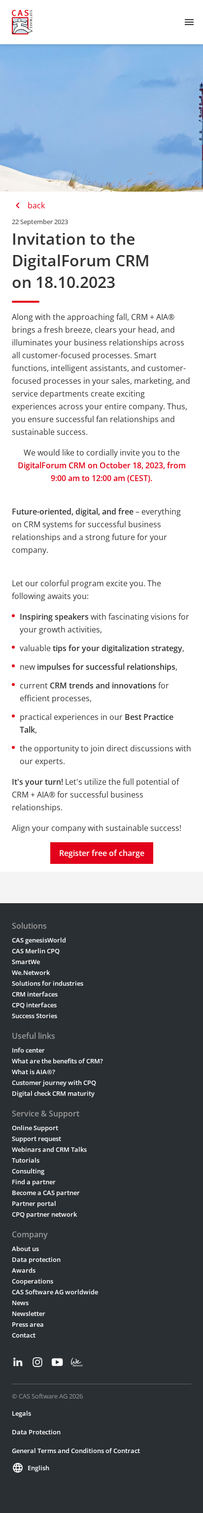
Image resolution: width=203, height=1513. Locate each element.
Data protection (36, 1259)
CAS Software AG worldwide (55, 1291)
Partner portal (34, 1203)
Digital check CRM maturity (53, 1093)
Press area (28, 1324)
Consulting (28, 1171)
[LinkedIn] (18, 1362)
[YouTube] (57, 1362)
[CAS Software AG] (22, 22)
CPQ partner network (44, 1214)
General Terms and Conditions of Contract (76, 1450)
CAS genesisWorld (39, 940)
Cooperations (32, 1281)
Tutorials (25, 1160)
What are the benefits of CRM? (57, 1060)
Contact (23, 1335)
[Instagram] (37, 1362)
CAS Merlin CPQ (36, 950)
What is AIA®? (33, 1071)
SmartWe (26, 961)
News (20, 1302)
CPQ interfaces (34, 1004)
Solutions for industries (47, 983)
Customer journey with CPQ (54, 1082)
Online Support (35, 1127)
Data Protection (36, 1431)
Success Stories (34, 1015)
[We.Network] (77, 1362)
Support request (36, 1138)
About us (25, 1248)
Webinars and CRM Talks (49, 1149)
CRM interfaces (35, 994)
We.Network (31, 972)
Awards (23, 1270)
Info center (28, 1050)
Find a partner (34, 1181)
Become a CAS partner (46, 1192)
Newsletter (28, 1313)
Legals (21, 1413)
